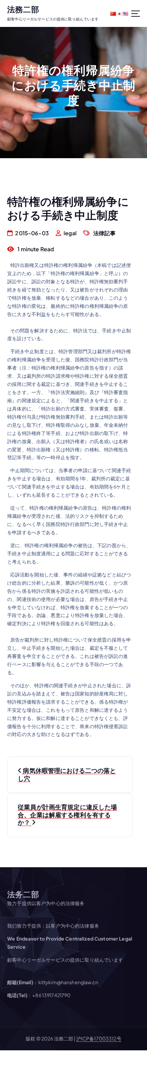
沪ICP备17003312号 (98, 1038)
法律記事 (104, 233)
